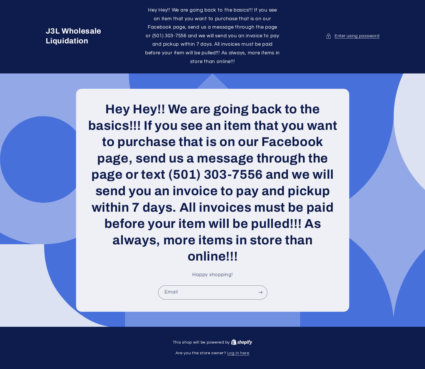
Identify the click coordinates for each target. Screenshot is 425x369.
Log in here (238, 353)
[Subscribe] (260, 292)
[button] (352, 36)
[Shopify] (241, 342)
